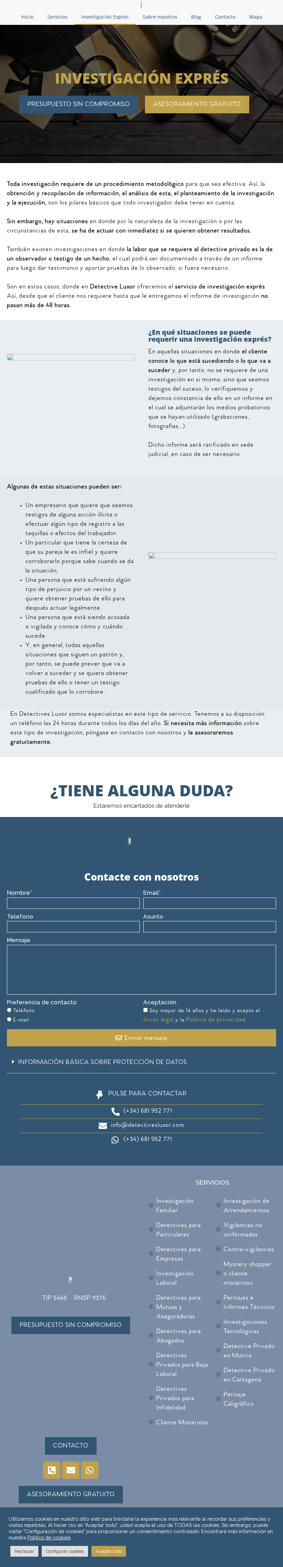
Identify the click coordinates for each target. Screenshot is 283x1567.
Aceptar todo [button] (109, 1551)
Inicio (27, 16)
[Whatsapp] (89, 1470)
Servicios (57, 16)
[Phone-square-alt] (51, 1470)
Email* (151, 892)
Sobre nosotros (160, 16)
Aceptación (159, 1002)
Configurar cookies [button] (65, 1551)
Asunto (153, 916)
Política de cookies (48, 1537)
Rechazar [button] (24, 1551)
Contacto (225, 16)
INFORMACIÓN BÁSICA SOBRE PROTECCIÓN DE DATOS (102, 1063)
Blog (196, 16)
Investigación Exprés (105, 16)
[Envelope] (70, 1470)
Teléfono (20, 916)
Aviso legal (159, 1020)
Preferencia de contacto (42, 1002)
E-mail (21, 1020)
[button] (141, 1063)
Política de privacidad (216, 1020)
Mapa (255, 16)
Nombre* (19, 892)
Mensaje (18, 940)
